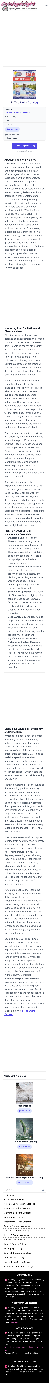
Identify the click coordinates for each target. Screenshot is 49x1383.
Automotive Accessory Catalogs (19, 1204)
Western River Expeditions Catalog (24, 1177)
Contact (16, 1353)
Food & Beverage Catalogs (17, 1226)
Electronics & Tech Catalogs (17, 1222)
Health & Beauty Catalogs (16, 1235)
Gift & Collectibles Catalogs (17, 1230)
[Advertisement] (24, 40)
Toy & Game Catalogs (14, 1257)
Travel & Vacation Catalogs (17, 1262)
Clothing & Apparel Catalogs (17, 1213)
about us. (14, 1322)
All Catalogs (9, 1195)
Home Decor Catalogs (14, 1239)
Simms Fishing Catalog (24, 1141)
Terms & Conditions (30, 1353)
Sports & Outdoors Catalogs (17, 112)
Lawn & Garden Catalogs (16, 1244)
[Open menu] (46, 5)
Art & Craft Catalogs (14, 1199)
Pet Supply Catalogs (13, 1248)
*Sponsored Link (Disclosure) (24, 151)
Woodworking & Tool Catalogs (18, 1266)
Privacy (8, 1353)
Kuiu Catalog (24, 1105)
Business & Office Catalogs (17, 1208)
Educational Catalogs (14, 1217)
